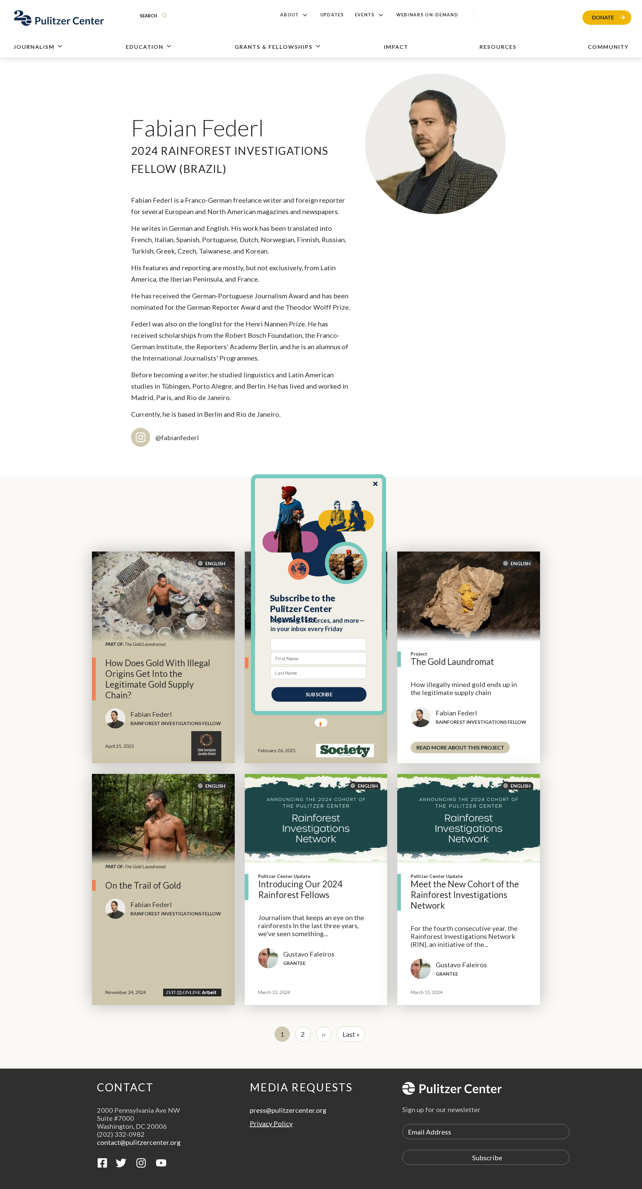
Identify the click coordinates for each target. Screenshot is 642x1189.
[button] (319, 608)
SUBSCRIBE (319, 694)
